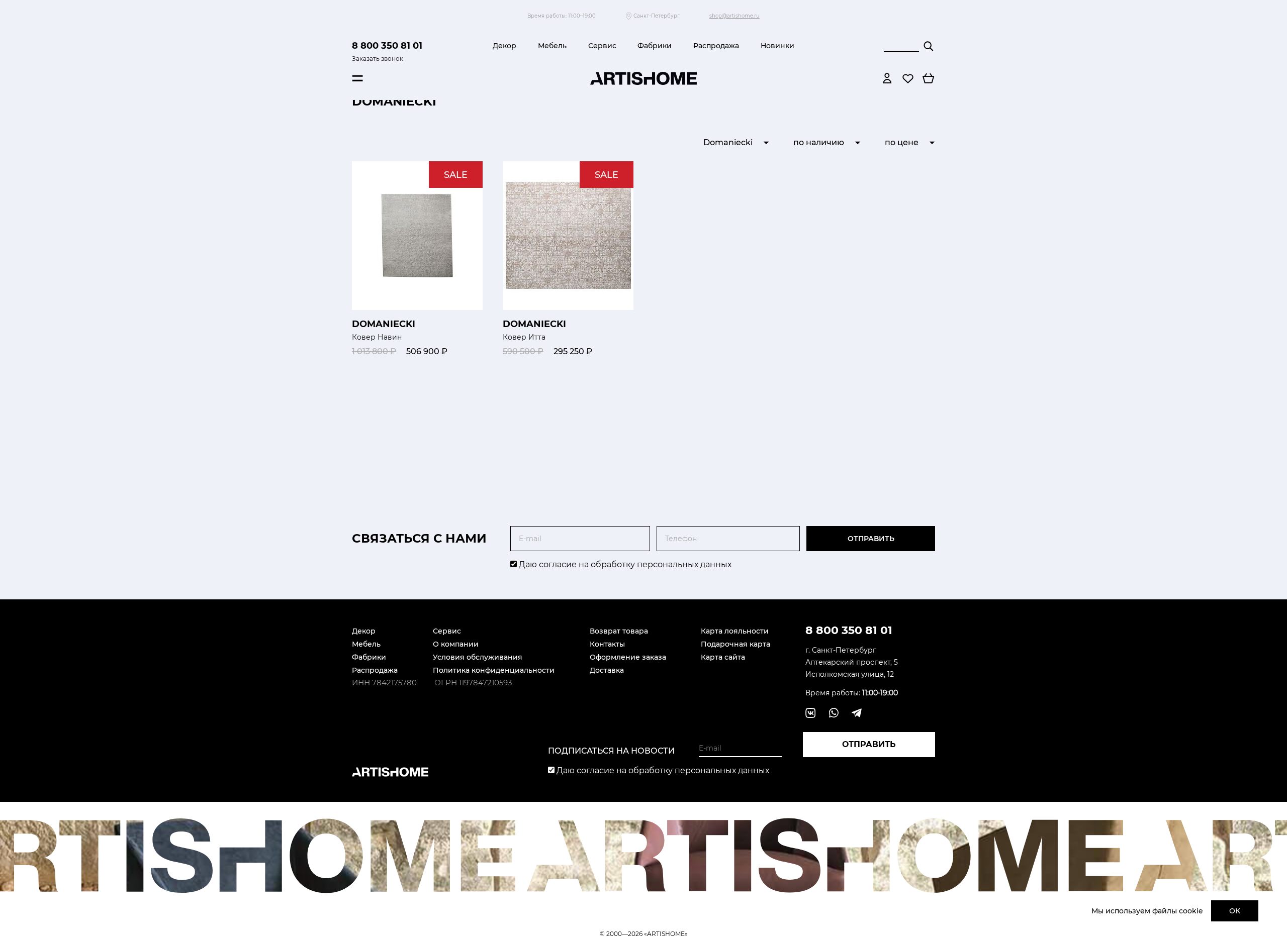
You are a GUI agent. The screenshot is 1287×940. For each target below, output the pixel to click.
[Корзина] (928, 78)
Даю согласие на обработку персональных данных (624, 564)
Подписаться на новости (611, 751)
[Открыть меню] (357, 78)
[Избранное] (907, 78)
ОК (1234, 910)
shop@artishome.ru (734, 16)
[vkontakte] (810, 713)
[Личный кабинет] (887, 78)
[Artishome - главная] (643, 78)
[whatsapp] (834, 713)
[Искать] (928, 46)
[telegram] (857, 713)
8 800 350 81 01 (387, 45)
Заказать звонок (377, 58)
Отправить (871, 538)
